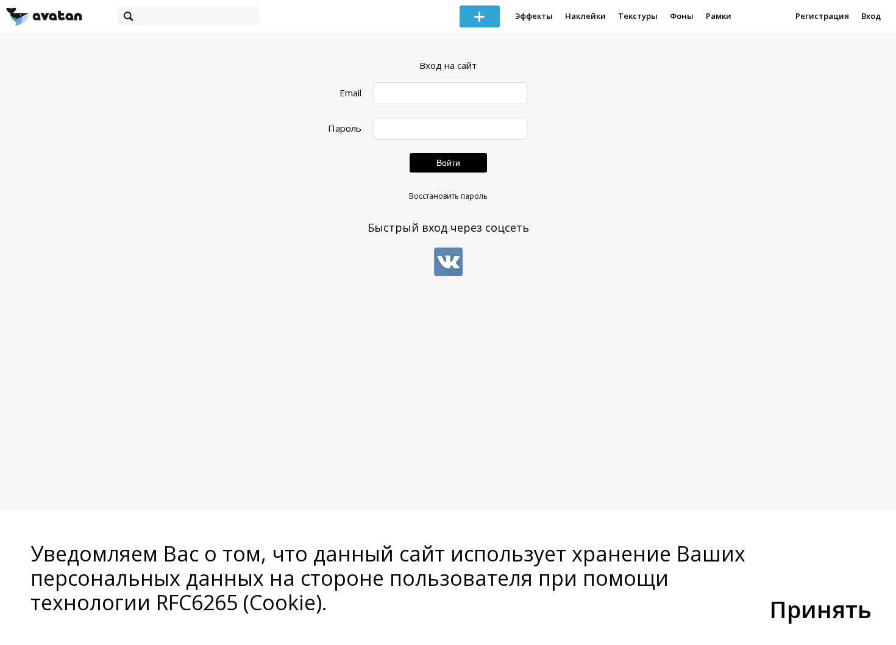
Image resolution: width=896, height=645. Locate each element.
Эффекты (534, 15)
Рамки (718, 15)
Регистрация (822, 15)
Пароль (344, 128)
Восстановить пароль (448, 196)
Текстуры (638, 15)
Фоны (682, 15)
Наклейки (585, 15)
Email (350, 93)
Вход (871, 15)
